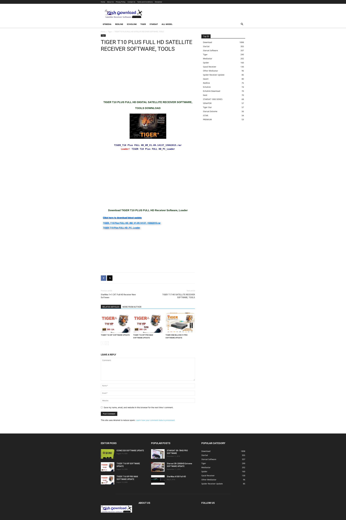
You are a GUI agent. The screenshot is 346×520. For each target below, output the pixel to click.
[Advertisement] (196, 14)
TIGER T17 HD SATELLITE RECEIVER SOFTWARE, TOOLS (178, 296)
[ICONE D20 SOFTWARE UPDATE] (107, 454)
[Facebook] (103, 278)
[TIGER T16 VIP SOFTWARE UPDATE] (115, 322)
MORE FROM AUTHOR (132, 307)
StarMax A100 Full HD (176, 476)
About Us (110, 2)
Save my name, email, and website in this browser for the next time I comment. (138, 407)
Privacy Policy (120, 2)
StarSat (154, 24)
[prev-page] (102, 343)
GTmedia (107, 24)
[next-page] (107, 343)
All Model (167, 24)
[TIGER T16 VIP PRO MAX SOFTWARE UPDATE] (148, 322)
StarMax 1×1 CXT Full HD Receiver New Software (118, 296)
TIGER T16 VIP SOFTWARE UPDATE (115, 335)
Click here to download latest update (122, 217)
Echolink (132, 24)
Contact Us (131, 2)
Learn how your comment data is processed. (155, 420)
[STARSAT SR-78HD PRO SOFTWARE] (158, 454)
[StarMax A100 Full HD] (158, 480)
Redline (119, 24)
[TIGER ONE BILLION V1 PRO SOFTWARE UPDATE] (180, 322)
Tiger (143, 24)
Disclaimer (158, 2)
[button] (242, 24)
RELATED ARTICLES (110, 307)
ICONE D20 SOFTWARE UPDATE (130, 450)
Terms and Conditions (145, 2)
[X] (109, 278)
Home (103, 2)
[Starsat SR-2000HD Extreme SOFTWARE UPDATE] (158, 467)
